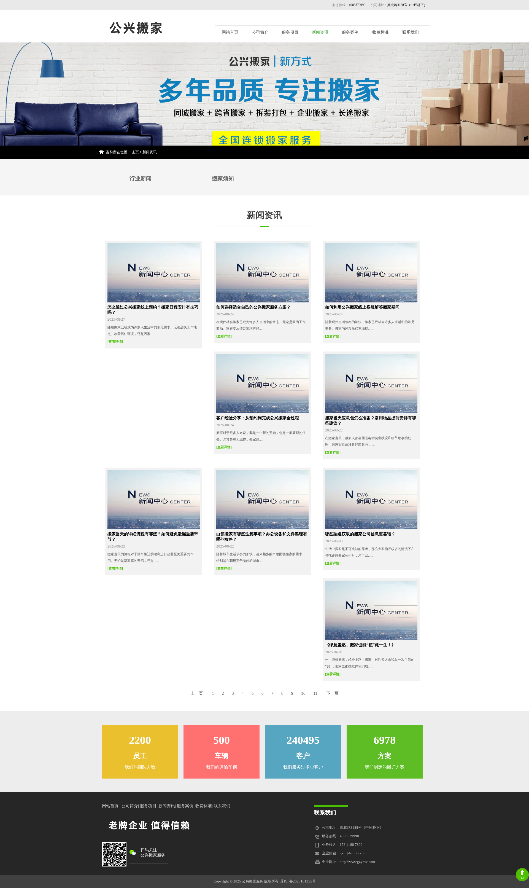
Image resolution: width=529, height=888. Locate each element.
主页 (135, 152)
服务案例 (350, 32)
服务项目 (290, 32)
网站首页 (230, 32)
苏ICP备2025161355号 (298, 881)
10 (303, 693)
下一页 (332, 693)
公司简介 (260, 32)
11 (315, 693)
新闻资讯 (320, 32)
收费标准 (380, 32)
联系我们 (410, 32)
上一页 (197, 693)
